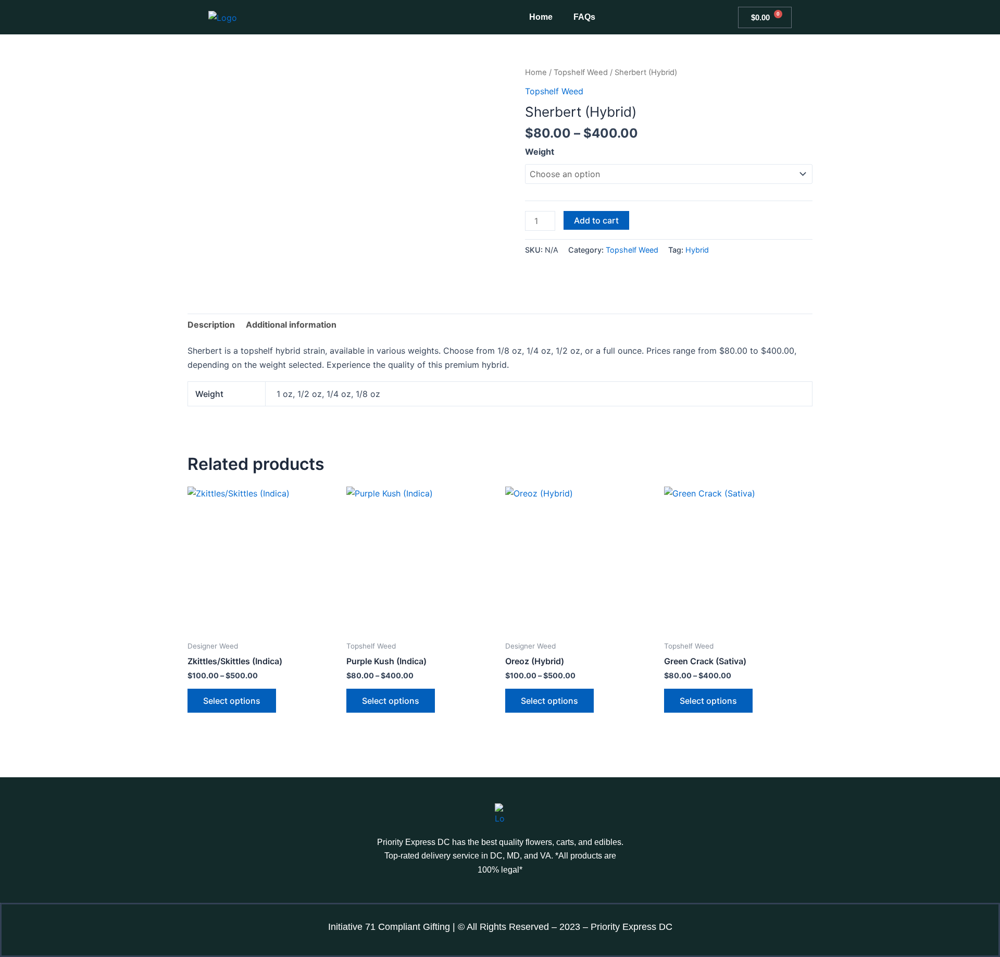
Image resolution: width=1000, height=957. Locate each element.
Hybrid (697, 249)
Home (541, 17)
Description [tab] (211, 324)
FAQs (584, 17)
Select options (231, 700)
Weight (539, 151)
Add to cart (596, 220)
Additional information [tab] (291, 324)
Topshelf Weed (581, 72)
